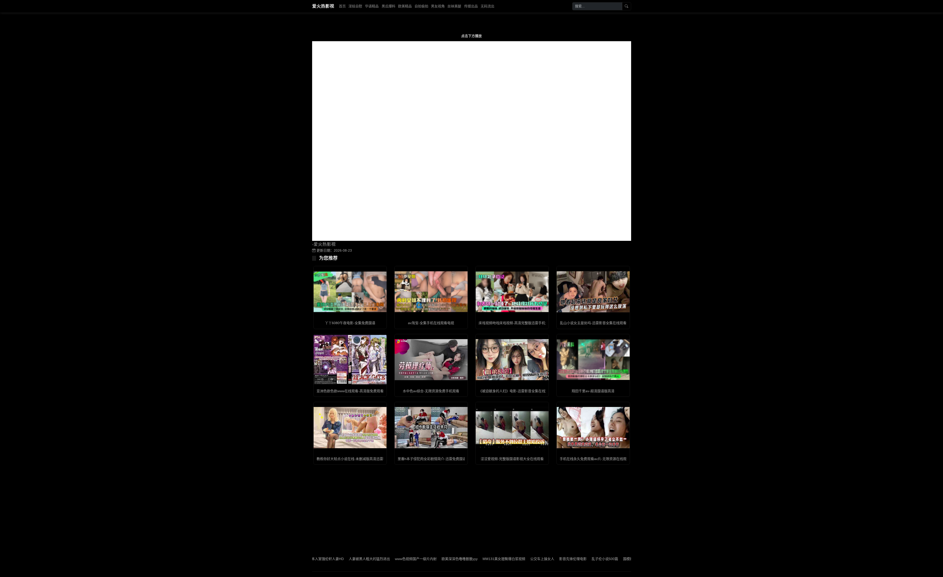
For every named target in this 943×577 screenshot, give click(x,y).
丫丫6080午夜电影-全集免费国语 (350, 323)
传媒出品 (471, 6)
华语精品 (372, 6)
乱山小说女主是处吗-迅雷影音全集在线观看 (593, 323)
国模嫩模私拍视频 (491, 559)
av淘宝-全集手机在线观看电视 (431, 323)
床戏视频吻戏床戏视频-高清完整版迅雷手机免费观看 (519, 323)
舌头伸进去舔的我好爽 (577, 559)
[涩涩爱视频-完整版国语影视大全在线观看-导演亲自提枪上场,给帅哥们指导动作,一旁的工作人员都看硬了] (512, 427)
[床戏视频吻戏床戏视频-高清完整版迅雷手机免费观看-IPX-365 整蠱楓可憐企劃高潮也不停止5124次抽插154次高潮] (512, 292)
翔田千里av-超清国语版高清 (593, 391)
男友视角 (438, 6)
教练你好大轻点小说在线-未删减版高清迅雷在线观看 (357, 459)
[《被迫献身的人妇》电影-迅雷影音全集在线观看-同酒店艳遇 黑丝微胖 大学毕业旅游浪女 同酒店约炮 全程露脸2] (512, 359)
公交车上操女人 (397, 559)
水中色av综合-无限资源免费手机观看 (431, 391)
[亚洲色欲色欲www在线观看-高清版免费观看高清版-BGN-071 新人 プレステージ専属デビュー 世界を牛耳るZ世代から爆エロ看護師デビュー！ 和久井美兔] (350, 359)
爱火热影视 (323, 6)
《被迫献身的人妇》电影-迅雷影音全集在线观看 (515, 391)
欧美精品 (405, 6)
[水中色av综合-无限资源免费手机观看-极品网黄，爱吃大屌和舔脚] (431, 359)
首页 (342, 6)
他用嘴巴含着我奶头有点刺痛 (532, 559)
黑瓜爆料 (388, 6)
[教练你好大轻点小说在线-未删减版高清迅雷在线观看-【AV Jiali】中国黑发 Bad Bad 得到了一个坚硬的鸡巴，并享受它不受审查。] (350, 427)
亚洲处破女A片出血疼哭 (617, 559)
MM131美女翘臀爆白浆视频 (358, 559)
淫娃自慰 (355, 6)
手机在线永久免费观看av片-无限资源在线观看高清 (598, 459)
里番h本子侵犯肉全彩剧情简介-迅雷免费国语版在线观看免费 (444, 459)
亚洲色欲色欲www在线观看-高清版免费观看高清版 (355, 391)
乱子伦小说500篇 (459, 559)
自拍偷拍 (421, 6)
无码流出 (487, 6)
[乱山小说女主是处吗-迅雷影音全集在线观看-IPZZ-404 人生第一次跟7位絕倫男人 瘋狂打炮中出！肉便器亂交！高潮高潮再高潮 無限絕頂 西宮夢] (593, 291)
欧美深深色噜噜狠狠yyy (314, 559)
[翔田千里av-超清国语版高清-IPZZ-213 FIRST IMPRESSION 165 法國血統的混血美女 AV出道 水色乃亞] (593, 359)
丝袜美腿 (454, 6)
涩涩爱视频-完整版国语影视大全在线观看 (512, 459)
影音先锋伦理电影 (427, 559)
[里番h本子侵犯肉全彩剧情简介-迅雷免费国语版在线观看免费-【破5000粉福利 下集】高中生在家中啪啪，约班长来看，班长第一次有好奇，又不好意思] (431, 427)
